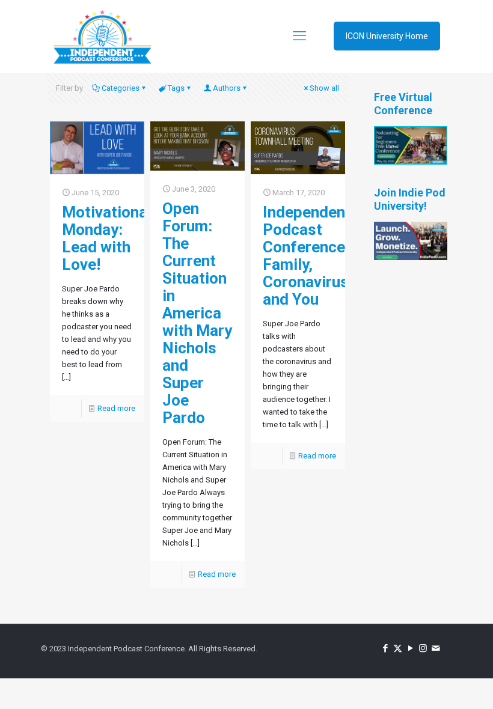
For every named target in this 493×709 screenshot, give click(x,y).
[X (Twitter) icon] (397, 648)
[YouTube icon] (410, 648)
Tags (176, 88)
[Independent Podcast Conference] (102, 36)
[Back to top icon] (435, 684)
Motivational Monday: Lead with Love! (107, 238)
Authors (226, 88)
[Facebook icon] (385, 648)
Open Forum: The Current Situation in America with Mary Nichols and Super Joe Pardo (197, 313)
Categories (120, 88)
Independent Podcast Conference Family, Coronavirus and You (307, 255)
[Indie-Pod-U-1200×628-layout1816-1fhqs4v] (410, 257)
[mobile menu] (299, 36)
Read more (116, 408)
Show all (324, 88)
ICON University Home (387, 36)
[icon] (435, 648)
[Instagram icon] (422, 648)
